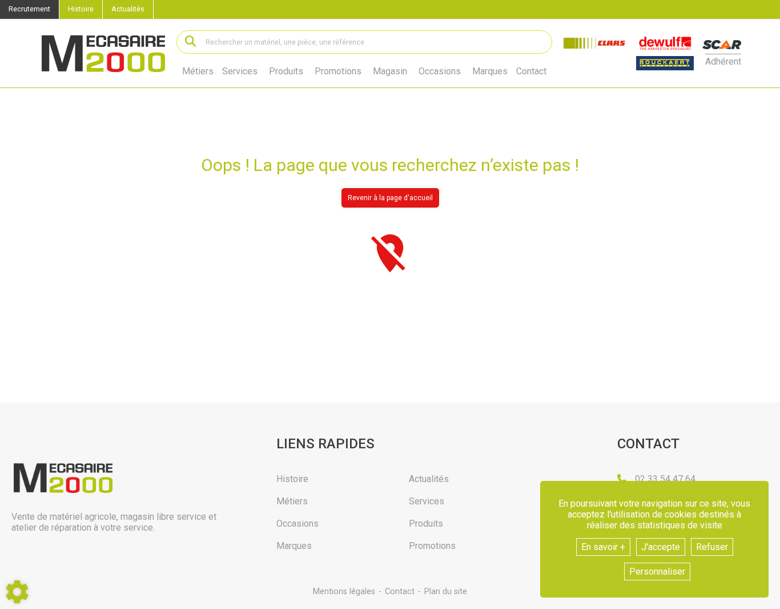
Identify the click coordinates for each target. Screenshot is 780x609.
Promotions (338, 71)
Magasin (390, 71)
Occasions (440, 71)
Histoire (81, 9)
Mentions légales (344, 591)
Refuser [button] (712, 547)
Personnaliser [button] (657, 571)
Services (240, 71)
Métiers (198, 71)
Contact (531, 71)
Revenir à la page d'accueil (390, 198)
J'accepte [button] (660, 547)
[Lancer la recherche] (190, 42)
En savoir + (603, 547)
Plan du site (445, 591)
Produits (286, 71)
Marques (490, 71)
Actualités (127, 9)
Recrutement (29, 9)
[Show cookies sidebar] (17, 591)
